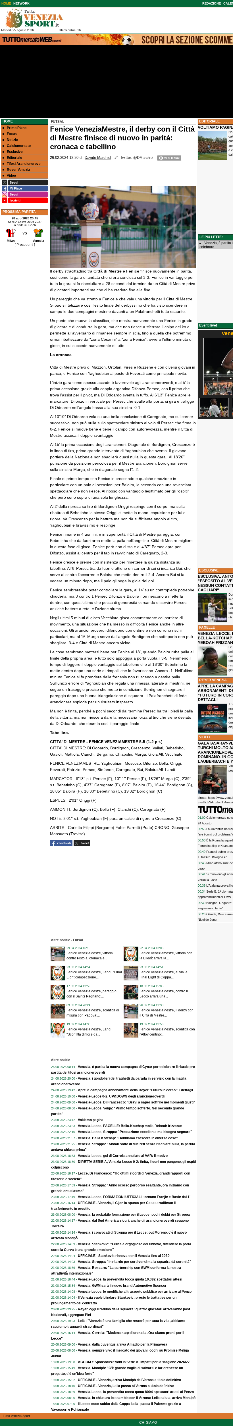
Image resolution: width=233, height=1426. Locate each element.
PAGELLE (207, 627)
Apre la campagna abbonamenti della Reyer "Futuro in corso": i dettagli (135, 1090)
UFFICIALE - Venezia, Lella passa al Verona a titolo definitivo (126, 1386)
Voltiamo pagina (90, 1120)
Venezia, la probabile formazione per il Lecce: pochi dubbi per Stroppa (134, 1215)
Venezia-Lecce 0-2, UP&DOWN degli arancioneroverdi (121, 1096)
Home (8, 121)
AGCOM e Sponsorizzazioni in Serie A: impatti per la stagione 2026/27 (134, 1362)
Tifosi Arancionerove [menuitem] (24, 164)
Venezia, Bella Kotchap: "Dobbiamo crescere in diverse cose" (128, 1138)
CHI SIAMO (148, 1423)
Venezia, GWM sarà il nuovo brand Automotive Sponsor (122, 1286)
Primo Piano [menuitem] (16, 128)
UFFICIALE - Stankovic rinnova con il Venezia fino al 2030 (124, 1256)
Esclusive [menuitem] (15, 152)
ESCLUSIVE (209, 570)
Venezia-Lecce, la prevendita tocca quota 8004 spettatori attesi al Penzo (136, 1392)
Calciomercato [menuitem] (19, 146)
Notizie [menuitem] (12, 140)
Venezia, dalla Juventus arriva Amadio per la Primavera (122, 1344)
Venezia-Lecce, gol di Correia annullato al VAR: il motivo (123, 1156)
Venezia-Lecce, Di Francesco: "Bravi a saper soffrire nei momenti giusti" (136, 1102)
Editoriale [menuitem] (14, 158)
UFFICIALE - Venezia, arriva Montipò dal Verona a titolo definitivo (129, 1380)
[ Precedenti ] (25, 245)
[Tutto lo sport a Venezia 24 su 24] (38, 17)
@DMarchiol (143, 158)
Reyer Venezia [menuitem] (18, 170)
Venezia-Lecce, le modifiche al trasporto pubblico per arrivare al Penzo (135, 1292)
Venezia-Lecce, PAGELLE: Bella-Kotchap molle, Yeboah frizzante (130, 1126)
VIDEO (204, 737)
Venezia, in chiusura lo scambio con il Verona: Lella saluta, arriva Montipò (136, 1398)
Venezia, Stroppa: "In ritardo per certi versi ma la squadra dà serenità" (134, 1262)
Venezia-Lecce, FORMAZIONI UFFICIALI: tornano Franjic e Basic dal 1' (134, 1197)
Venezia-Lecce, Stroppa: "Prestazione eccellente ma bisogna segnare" (135, 1132)
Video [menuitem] (11, 176)
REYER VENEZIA (213, 680)
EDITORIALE (209, 121)
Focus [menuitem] (12, 134)
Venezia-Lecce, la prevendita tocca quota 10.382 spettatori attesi (130, 1279)
